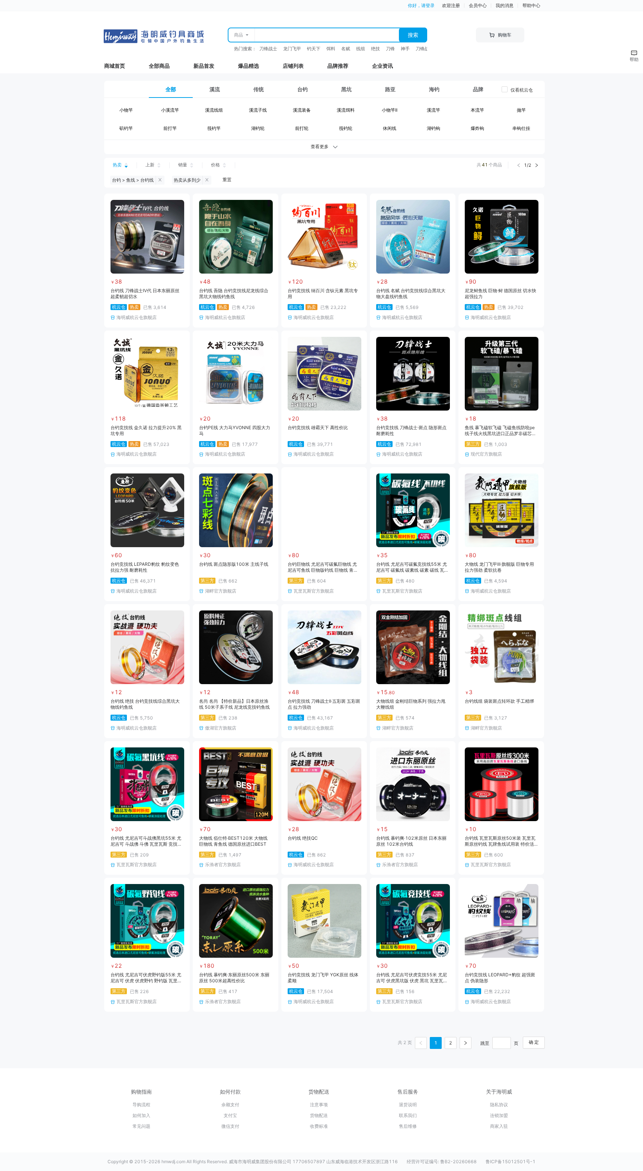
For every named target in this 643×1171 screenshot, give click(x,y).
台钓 (302, 89)
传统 (258, 89)
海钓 (434, 89)
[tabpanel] (324, 121)
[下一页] (465, 1043)
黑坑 (346, 89)
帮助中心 (531, 5)
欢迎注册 (451, 5)
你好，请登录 (421, 5)
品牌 (478, 89)
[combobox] (326, 35)
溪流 (214, 89)
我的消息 (505, 5)
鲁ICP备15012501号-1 (510, 1161)
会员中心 (478, 5)
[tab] (171, 89)
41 (485, 164)
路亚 (390, 89)
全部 (171, 89)
